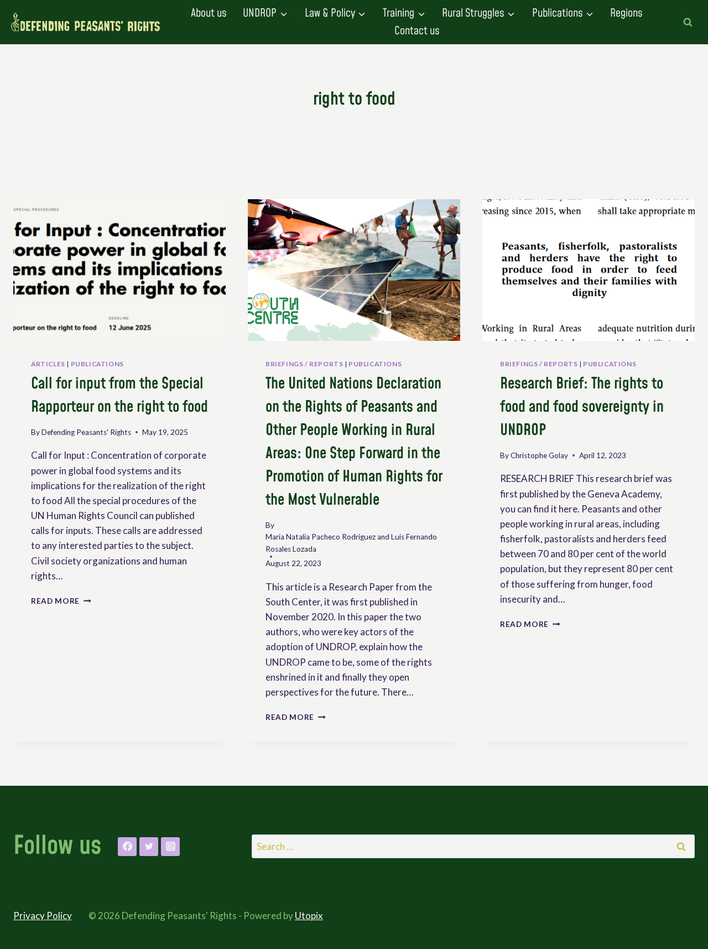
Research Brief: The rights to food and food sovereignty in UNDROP (582, 407)
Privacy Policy (42, 915)
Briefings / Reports (304, 364)
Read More (61, 601)
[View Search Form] (687, 22)
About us (208, 13)
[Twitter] (148, 846)
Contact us (416, 31)
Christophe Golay (539, 455)
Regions (626, 13)
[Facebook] (127, 846)
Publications (97, 364)
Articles (48, 364)
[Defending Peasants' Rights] (85, 22)
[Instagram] (170, 846)
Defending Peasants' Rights (86, 432)
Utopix (309, 915)
